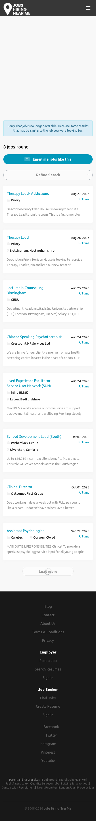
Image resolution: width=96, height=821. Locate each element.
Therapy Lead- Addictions (28, 193)
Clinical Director (19, 487)
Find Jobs (48, 698)
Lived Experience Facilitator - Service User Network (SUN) (30, 383)
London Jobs (67, 787)
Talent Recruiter (47, 787)
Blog (48, 606)
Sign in (48, 678)
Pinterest (48, 752)
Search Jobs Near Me (72, 779)
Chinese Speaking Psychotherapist (34, 337)
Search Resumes (48, 669)
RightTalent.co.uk (17, 783)
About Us (48, 623)
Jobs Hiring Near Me (57, 808)
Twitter (51, 735)
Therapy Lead (18, 237)
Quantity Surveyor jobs (44, 783)
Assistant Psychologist (25, 531)
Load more (48, 572)
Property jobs (85, 787)
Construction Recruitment (18, 787)
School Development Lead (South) (34, 436)
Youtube (48, 761)
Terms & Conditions (48, 632)
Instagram (48, 744)
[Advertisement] (48, 64)
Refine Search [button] (48, 175)
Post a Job (48, 661)
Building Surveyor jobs (75, 783)
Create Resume (48, 706)
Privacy (48, 640)
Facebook (51, 727)
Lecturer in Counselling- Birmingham (26, 290)
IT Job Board (49, 779)
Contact (48, 615)
